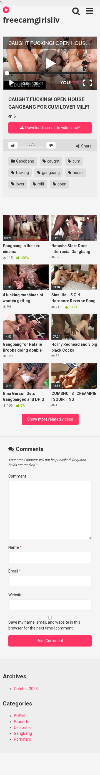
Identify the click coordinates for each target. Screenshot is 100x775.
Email (14, 571)
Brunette (21, 721)
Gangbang (24, 161)
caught (52, 161)
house (78, 172)
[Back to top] (89, 764)
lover (19, 184)
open (61, 184)
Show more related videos (50, 419)
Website (15, 595)
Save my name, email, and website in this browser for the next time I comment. (44, 625)
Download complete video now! (52, 127)
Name (15, 547)
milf (40, 184)
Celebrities (23, 727)
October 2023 (26, 688)
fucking (22, 172)
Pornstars (22, 739)
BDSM (19, 716)
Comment (17, 476)
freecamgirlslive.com (31, 19)
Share (86, 146)
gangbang (50, 172)
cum (76, 161)
